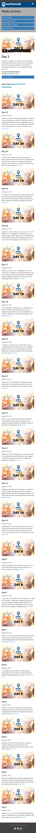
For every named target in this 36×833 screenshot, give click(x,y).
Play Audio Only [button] (9, 77)
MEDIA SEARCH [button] (9, 28)
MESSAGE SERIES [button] (7, 17)
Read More (6, 128)
